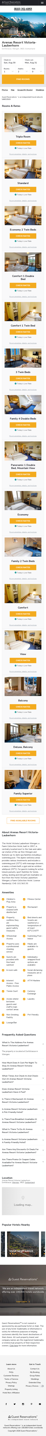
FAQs (11, 1372)
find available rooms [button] (23, 820)
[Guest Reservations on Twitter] (15, 1404)
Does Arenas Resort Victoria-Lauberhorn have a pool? (16, 1090)
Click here (13, 1345)
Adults (20, 69)
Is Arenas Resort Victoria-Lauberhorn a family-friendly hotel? (19, 1141)
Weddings (40, 90)
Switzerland (30, 1182)
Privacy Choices (32, 1386)
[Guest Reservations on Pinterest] (31, 1404)
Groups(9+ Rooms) (25, 90)
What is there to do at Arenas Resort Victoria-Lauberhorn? (17, 1131)
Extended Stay (35, 1382)
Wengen (15, 1182)
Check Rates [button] (23, 143)
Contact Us (34, 1369)
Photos (5, 90)
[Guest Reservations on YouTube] (40, 1404)
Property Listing (11, 1389)
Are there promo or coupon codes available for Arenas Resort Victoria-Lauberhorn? (20, 1162)
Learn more (6, 99)
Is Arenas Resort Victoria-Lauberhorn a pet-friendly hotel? (19, 1111)
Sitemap (11, 1386)
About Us (11, 1369)
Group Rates (35, 1375)
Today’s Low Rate (24, 148)
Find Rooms (23, 79)
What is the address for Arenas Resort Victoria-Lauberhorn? (17, 1044)
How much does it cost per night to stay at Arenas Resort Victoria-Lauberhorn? (19, 1065)
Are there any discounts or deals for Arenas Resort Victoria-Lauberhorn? (20, 1151)
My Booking (34, 1372)
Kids (33, 69)
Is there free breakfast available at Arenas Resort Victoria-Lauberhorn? (19, 1121)
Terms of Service (11, 1379)
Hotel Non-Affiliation (11, 1393)
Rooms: (7, 69)
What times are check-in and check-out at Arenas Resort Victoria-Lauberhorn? (20, 1078)
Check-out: (29, 60)
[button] (2, 25)
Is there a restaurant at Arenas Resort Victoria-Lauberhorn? (18, 1101)
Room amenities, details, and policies (23, 154)
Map (12, 90)
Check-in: (7, 60)
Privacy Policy (11, 1382)
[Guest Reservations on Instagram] (23, 1404)
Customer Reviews (11, 1375)
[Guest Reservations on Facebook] (6, 1404)
